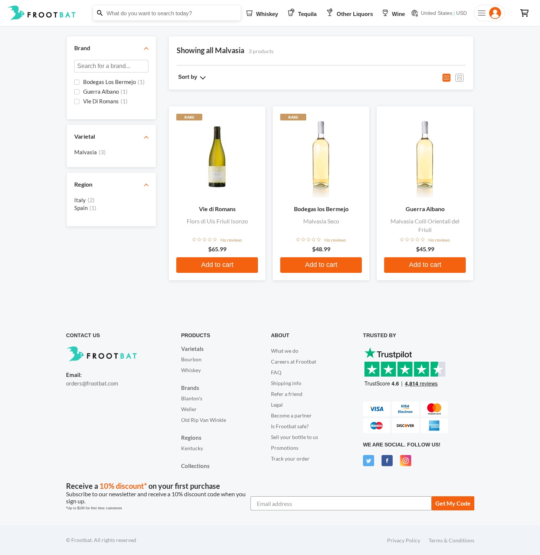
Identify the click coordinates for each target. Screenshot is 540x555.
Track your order (290, 458)
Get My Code (453, 503)
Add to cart (217, 264)
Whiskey (191, 370)
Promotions (284, 448)
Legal (277, 404)
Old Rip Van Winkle (203, 420)
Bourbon (191, 359)
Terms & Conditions (451, 540)
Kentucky (192, 448)
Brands (190, 387)
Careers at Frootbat (293, 361)
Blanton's (191, 398)
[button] (270, 13)
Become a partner (291, 415)
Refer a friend (286, 394)
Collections (195, 465)
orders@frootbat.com (92, 383)
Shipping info (286, 383)
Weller (189, 409)
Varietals (192, 348)
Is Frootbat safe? (290, 426)
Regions (191, 437)
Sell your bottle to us (294, 437)
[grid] (111, 95)
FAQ (276, 372)
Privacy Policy (403, 540)
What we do (284, 351)
